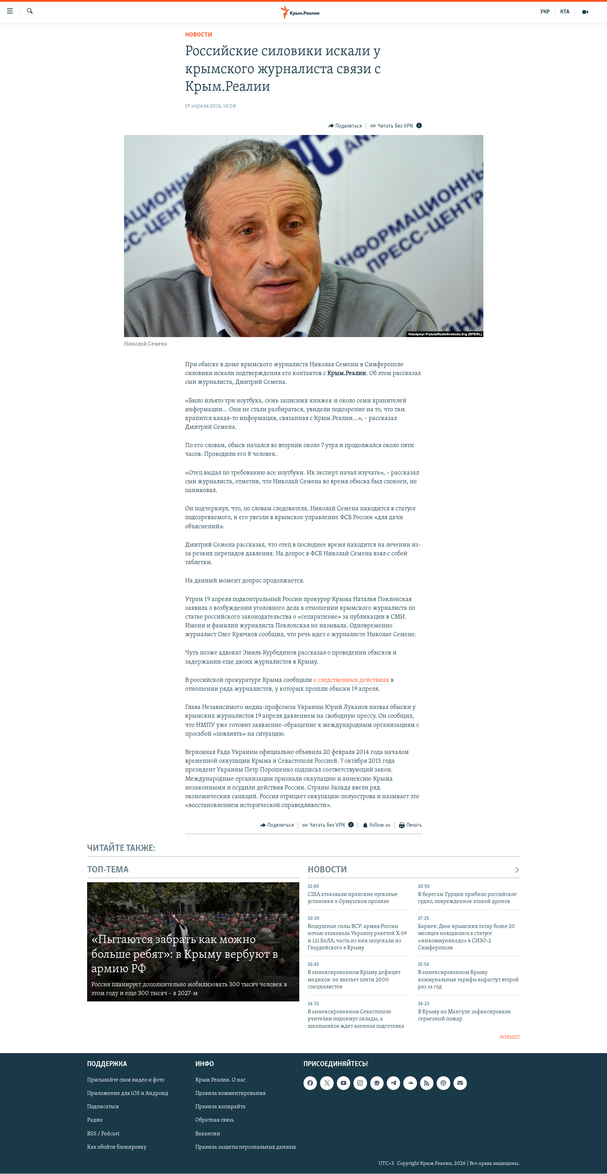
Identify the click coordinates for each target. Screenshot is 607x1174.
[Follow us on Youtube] (343, 1083)
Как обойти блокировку (116, 1147)
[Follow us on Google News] (377, 1083)
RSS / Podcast (103, 1134)
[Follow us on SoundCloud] (410, 1083)
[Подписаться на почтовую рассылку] (460, 1083)
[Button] (345, 126)
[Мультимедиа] (585, 12)
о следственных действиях (351, 680)
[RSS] (426, 1083)
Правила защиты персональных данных (245, 1147)
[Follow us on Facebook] (310, 1083)
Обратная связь (214, 1120)
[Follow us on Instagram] (360, 1083)
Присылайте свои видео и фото (125, 1080)
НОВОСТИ (327, 870)
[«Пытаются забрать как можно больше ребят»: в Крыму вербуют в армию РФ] (193, 942)
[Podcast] (443, 1083)
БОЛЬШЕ (510, 1037)
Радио (95, 1120)
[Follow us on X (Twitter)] (326, 1083)
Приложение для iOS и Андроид (127, 1094)
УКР (545, 12)
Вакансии (207, 1134)
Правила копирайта (220, 1107)
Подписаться (103, 1107)
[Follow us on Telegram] (393, 1083)
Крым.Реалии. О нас (220, 1080)
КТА (564, 12)
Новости (198, 35)
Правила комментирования (230, 1094)
